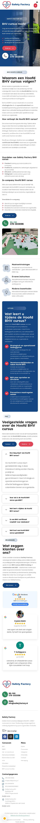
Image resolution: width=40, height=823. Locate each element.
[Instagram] (10, 736)
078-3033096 (16, 56)
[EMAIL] (5, 702)
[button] (20, 454)
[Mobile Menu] (35, 5)
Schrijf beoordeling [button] (20, 604)
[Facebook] (4, 736)
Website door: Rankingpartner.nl (20, 815)
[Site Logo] (16, 4)
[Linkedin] (16, 736)
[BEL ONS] (5, 694)
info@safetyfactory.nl (18, 703)
